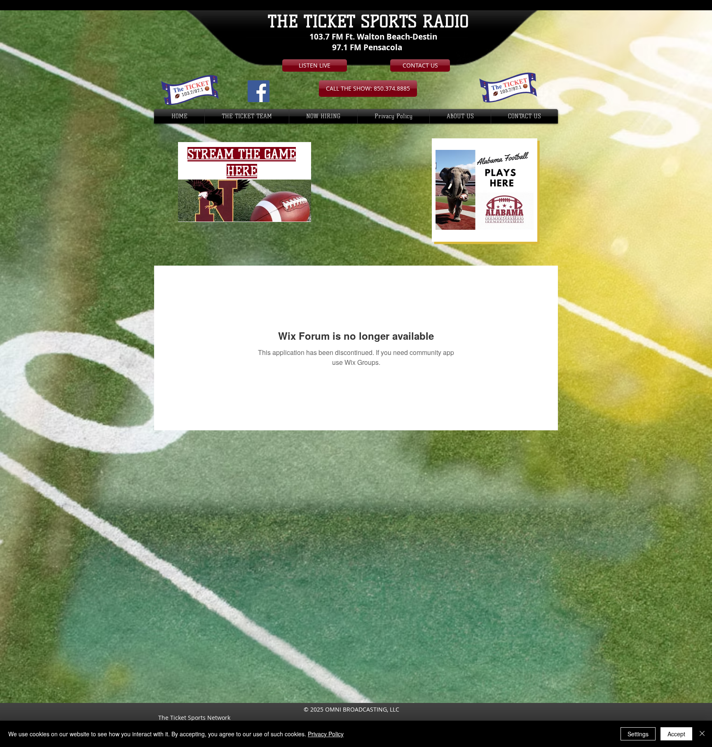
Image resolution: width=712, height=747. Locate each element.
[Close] (702, 733)
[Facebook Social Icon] (258, 91)
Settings (638, 734)
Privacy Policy (326, 734)
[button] (368, 88)
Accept (676, 734)
